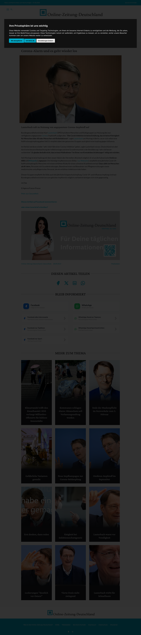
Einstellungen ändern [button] (45, 41)
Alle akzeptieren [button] (16, 41)
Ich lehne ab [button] (30, 41)
